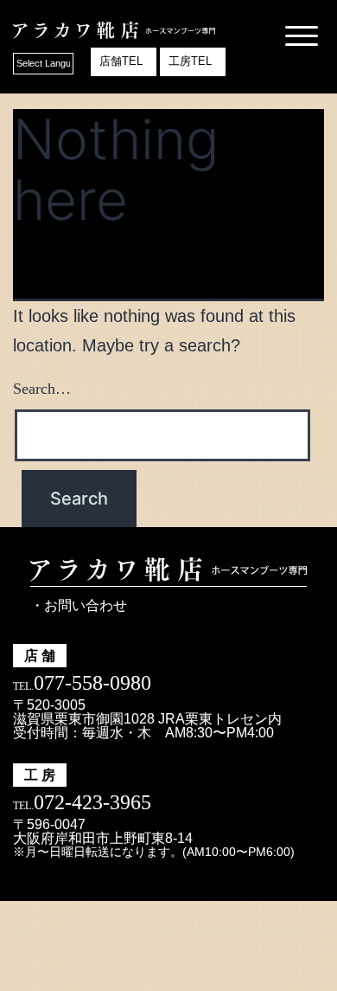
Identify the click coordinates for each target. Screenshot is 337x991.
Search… (42, 388)
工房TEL (190, 61)
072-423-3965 (92, 802)
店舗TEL (121, 61)
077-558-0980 (92, 683)
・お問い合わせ (78, 605)
